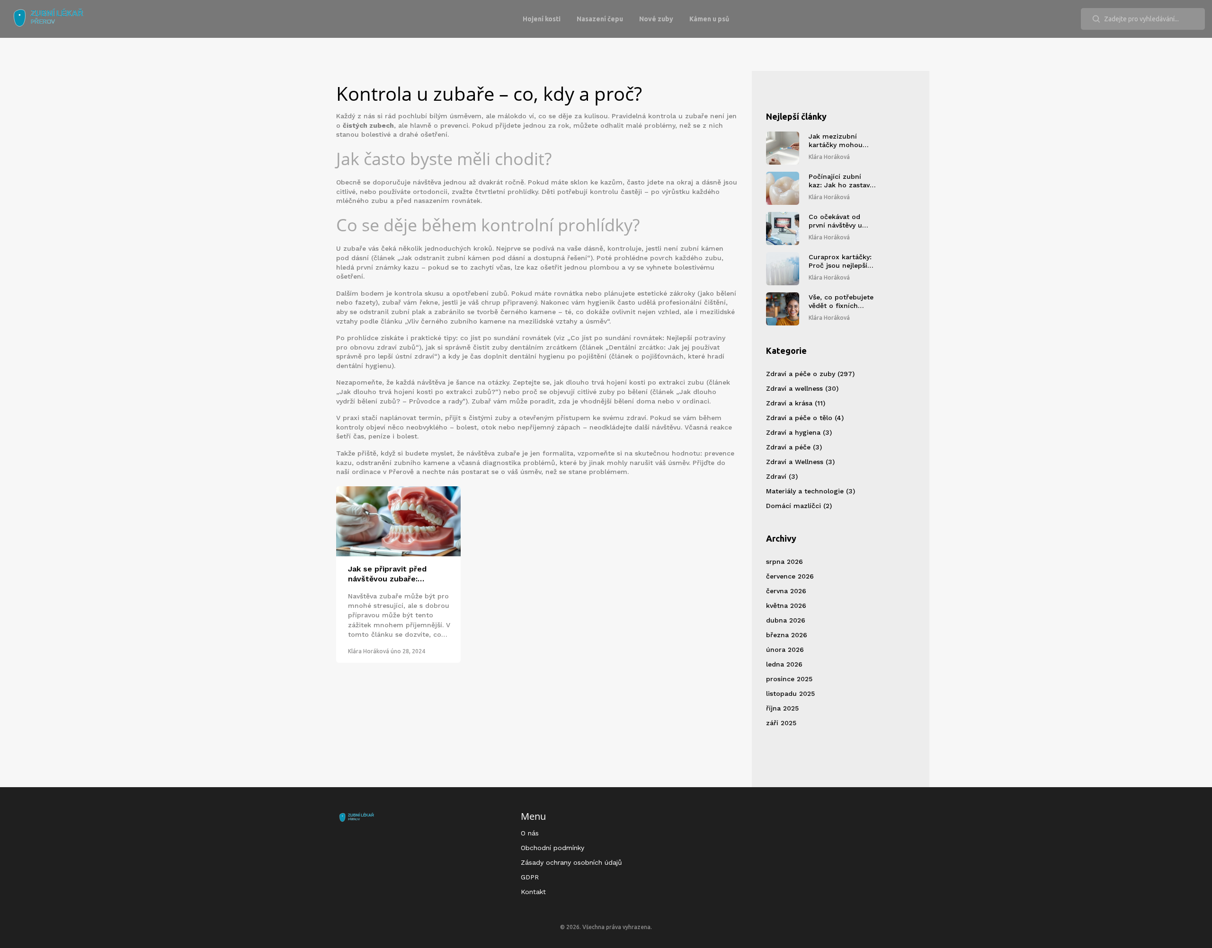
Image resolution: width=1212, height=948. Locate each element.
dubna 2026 (785, 620)
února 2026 (785, 649)
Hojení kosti (542, 19)
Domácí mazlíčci (799, 505)
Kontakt (533, 891)
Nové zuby (656, 19)
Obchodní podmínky (552, 847)
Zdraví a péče (794, 447)
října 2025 (782, 708)
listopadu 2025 (790, 693)
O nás (530, 833)
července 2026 (790, 576)
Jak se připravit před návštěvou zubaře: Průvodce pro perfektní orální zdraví (392, 574)
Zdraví (782, 476)
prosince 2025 (789, 679)
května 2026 (786, 605)
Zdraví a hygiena (799, 432)
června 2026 (786, 591)
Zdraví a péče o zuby (810, 373)
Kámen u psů (709, 19)
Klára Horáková (368, 651)
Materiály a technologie (810, 491)
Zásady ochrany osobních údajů (571, 862)
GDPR (530, 877)
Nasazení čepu (600, 19)
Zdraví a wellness (802, 388)
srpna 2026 (784, 561)
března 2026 (786, 635)
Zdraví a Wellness (800, 461)
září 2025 (781, 723)
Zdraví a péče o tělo (805, 417)
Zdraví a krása (795, 403)
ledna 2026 (784, 664)
